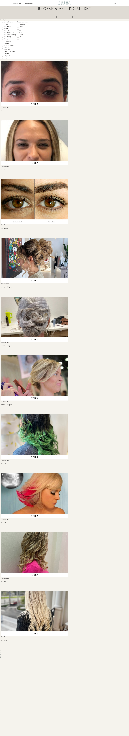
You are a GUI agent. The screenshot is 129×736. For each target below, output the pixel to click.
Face (20, 30)
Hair (20, 33)
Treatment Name (7, 22)
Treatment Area (22, 22)
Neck (20, 39)
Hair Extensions (9, 33)
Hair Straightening (10, 35)
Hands (21, 35)
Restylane (7, 54)
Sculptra (6, 58)
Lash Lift (6, 47)
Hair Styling (7, 37)
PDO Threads (8, 49)
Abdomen (22, 24)
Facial (6, 28)
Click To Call (29, 3)
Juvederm (7, 41)
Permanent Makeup (10, 52)
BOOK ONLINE (62, 17)
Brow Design (8, 26)
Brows (21, 26)
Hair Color (7, 30)
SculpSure (7, 56)
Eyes (20, 28)
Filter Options (4, 20)
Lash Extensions (9, 45)
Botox (6, 24)
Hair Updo (7, 39)
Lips (20, 37)
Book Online (17, 3)
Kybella (6, 43)
